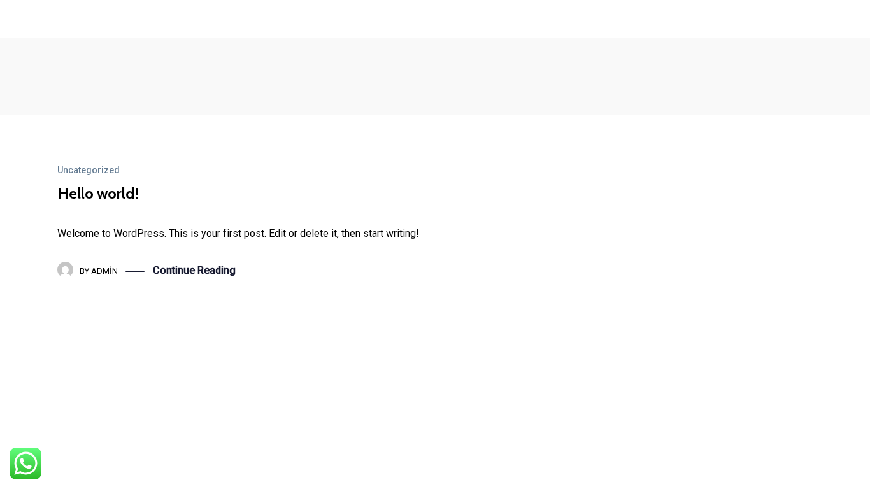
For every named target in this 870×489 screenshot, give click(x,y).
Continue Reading (194, 270)
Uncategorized (88, 170)
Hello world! (98, 193)
